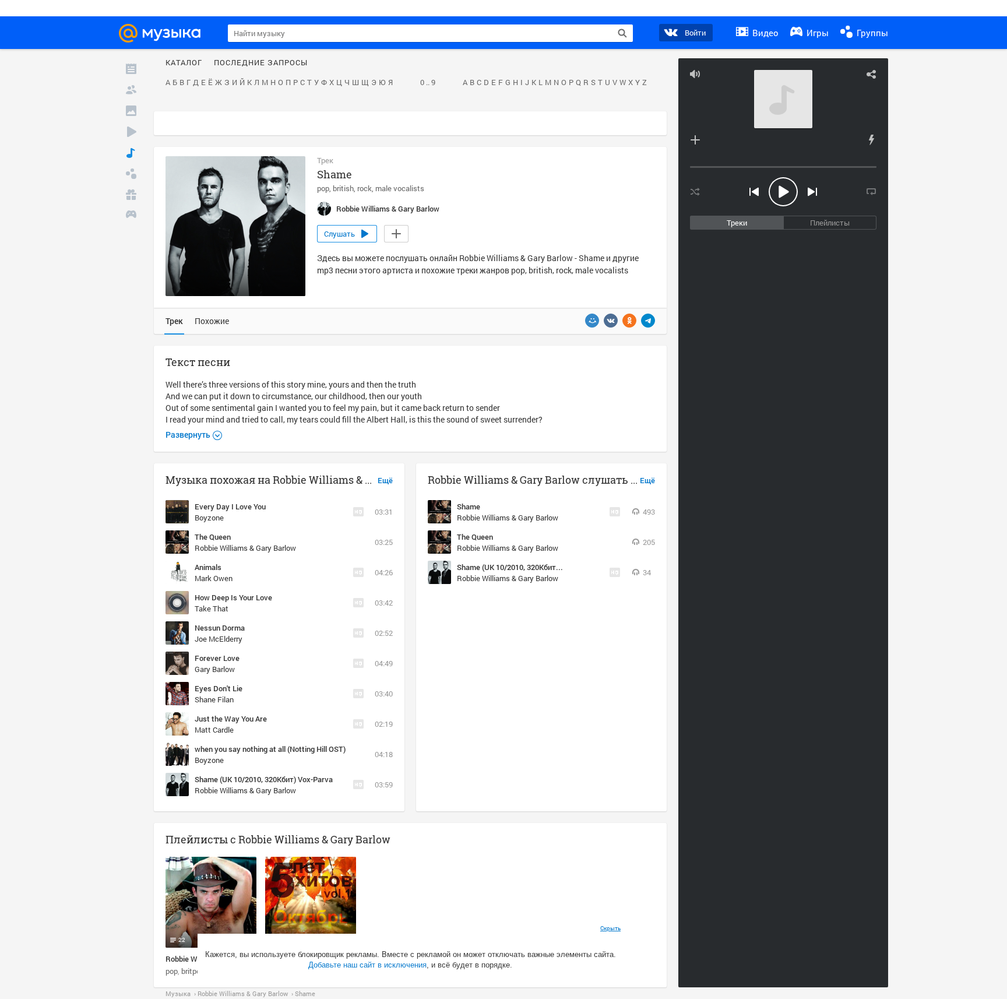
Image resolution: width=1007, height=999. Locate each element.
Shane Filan (214, 699)
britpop (193, 971)
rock (364, 188)
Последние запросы (261, 63)
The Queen (213, 537)
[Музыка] (131, 152)
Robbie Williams (192, 959)
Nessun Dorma (220, 627)
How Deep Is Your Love (233, 597)
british (343, 188)
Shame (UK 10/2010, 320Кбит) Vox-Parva (264, 779)
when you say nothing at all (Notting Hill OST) (270, 749)
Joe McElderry (218, 639)
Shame (468, 506)
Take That (211, 608)
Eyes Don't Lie (218, 688)
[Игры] (131, 215)
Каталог (184, 63)
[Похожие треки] (871, 140)
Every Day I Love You (230, 506)
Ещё (385, 481)
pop (323, 188)
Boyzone (209, 517)
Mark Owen (214, 578)
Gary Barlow (215, 669)
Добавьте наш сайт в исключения (367, 965)
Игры (816, 32)
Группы (871, 32)
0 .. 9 (427, 82)
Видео (764, 32)
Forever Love (217, 658)
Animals (208, 567)
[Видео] (131, 131)
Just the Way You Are (231, 718)
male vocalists (399, 188)
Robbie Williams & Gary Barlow (245, 548)
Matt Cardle (214, 729)
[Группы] (131, 173)
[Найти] (622, 33)
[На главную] (165, 33)
